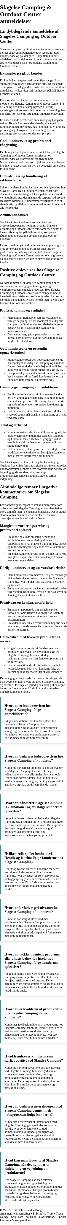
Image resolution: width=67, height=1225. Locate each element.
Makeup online (21, 1220)
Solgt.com (17, 1216)
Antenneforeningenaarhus (15, 1213)
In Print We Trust (43, 1213)
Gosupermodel (47, 1216)
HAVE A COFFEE (11, 1210)
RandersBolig (33, 1210)
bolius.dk (31, 1216)
